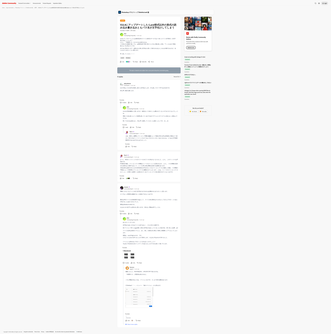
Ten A (131, 131)
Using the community (28, 331)
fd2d (125, 33)
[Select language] (319, 3)
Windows (128, 57)
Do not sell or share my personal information (65, 331)
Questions (186, 62)
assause (126, 187)
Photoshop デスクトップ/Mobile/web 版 (24, 7)
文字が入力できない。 (190, 74)
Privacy (42, 331)
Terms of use (37, 331)
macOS (122, 57)
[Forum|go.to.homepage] (9, 3)
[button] (324, 3)
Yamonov (132, 267)
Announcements (37, 3)
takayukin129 (127, 83)
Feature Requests (47, 3)
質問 (36, 7)
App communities (10, 7)
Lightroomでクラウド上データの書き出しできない (198, 82)
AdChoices (79, 331)
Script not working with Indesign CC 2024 (194, 57)
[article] (149, 93)
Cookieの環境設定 (50, 331)
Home (3, 7)
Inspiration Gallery (57, 3)
